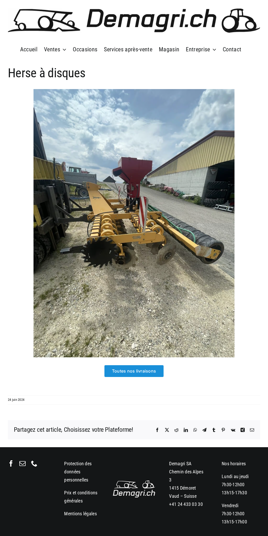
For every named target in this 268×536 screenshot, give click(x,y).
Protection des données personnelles (78, 472)
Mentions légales (80, 513)
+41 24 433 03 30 (186, 504)
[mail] (22, 463)
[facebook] (11, 463)
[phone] (34, 463)
